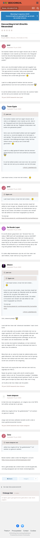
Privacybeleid (16, 531)
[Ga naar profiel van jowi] (4, 46)
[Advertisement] (20, 514)
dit (18, 404)
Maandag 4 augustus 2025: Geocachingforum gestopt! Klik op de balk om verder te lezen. (20, 16)
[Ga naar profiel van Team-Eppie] (4, 108)
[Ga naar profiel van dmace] (4, 266)
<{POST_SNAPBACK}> (30, 167)
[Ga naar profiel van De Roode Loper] (4, 229)
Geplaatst (14, 47)
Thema (6, 531)
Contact (25, 531)
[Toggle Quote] (5, 114)
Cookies (33, 531)
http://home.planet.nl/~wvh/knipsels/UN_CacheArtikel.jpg (20, 218)
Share (10, 479)
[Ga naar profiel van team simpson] (4, 397)
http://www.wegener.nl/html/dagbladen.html (16, 460)
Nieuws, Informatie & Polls (19, 38)
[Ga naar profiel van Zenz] (4, 436)
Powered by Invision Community (20, 535)
